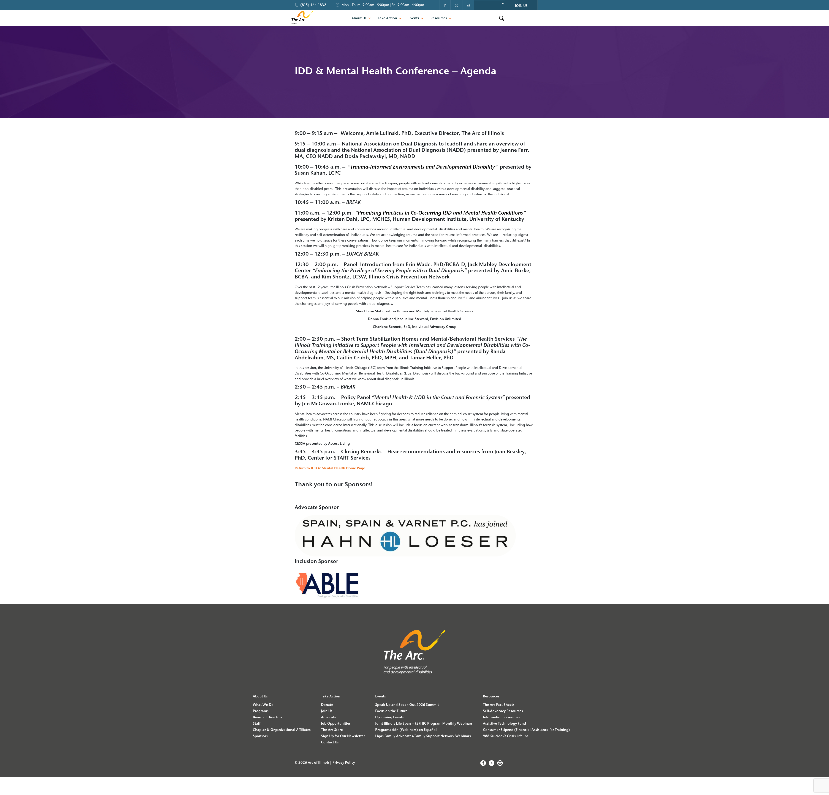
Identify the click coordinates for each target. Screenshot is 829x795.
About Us (358, 18)
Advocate (328, 717)
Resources (438, 18)
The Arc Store (332, 730)
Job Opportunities (336, 723)
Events (413, 18)
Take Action (387, 18)
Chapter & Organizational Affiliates (282, 730)
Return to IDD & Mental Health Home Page (330, 468)
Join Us (521, 6)
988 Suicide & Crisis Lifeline (506, 736)
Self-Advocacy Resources (503, 711)
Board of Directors (267, 717)
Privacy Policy (343, 763)
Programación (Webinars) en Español (406, 730)
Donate (327, 705)
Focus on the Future (391, 711)
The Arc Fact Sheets (498, 705)
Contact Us (330, 742)
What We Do (263, 705)
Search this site (496, 18)
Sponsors (260, 736)
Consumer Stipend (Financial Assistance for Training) (526, 730)
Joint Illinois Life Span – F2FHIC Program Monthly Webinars (424, 723)
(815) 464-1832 (313, 5)
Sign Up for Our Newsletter (343, 736)
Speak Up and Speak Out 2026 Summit (407, 705)
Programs (261, 711)
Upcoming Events (389, 717)
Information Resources (501, 717)
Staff (256, 723)
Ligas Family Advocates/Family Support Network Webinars (423, 736)
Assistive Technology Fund (504, 723)
